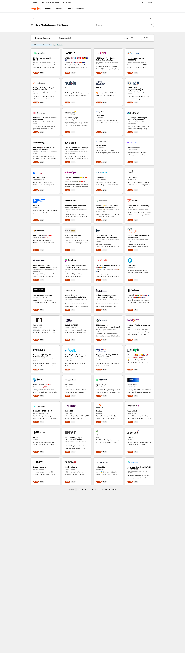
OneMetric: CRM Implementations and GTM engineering (75, 296)
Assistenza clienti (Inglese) (52, 2)
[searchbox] (125, 25)
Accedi (143, 2)
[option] (43, 38)
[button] (152, 19)
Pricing (70, 9)
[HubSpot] (35, 8)
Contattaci (68, 2)
